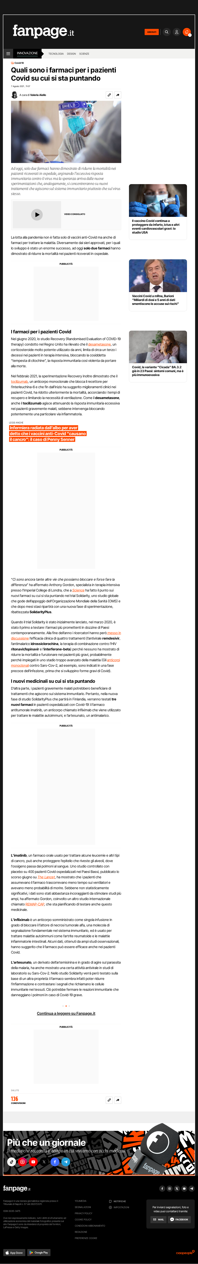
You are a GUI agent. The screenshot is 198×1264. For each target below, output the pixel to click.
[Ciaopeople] (185, 1253)
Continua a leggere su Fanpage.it (66, 1013)
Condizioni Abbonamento (90, 1225)
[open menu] (8, 54)
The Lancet (46, 877)
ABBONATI (151, 32)
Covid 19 (19, 63)
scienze (84, 53)
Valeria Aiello (38, 95)
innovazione (27, 53)
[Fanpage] (16, 1189)
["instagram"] (22, 1161)
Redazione (81, 1231)
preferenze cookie (86, 1238)
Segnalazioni (83, 1207)
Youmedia (80, 1200)
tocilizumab (19, 381)
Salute (15, 1090)
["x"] (44, 1161)
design (71, 53)
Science (78, 590)
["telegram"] (65, 1161)
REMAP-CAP (35, 904)
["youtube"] (33, 1161)
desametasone (99, 344)
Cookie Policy (83, 1219)
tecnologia (56, 53)
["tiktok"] (11, 1161)
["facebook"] (54, 1161)
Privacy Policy (83, 1213)
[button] (117, 94)
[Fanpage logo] (38, 32)
